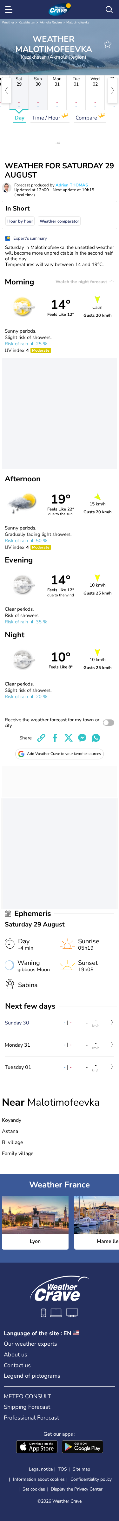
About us (15, 1354)
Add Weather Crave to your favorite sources (64, 753)
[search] (109, 9)
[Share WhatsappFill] (96, 738)
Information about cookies (39, 1479)
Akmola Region (51, 22)
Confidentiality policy (91, 1479)
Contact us (17, 1365)
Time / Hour (47, 117)
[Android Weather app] (82, 1447)
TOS (62, 1469)
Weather (8, 22)
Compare (87, 117)
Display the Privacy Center (76, 1489)
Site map (81, 1469)
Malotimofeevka (77, 22)
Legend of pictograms (32, 1376)
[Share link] (41, 738)
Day (19, 117)
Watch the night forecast (82, 282)
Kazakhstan (27, 22)
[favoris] (108, 44)
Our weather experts (30, 1344)
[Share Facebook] (55, 738)
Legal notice (41, 1469)
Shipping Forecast (27, 1407)
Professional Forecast (31, 1417)
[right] (113, 90)
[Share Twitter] (68, 738)
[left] (6, 90)
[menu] (10, 9)
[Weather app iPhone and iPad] (36, 1447)
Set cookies (34, 1489)
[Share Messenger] (82, 738)
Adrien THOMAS (72, 185)
